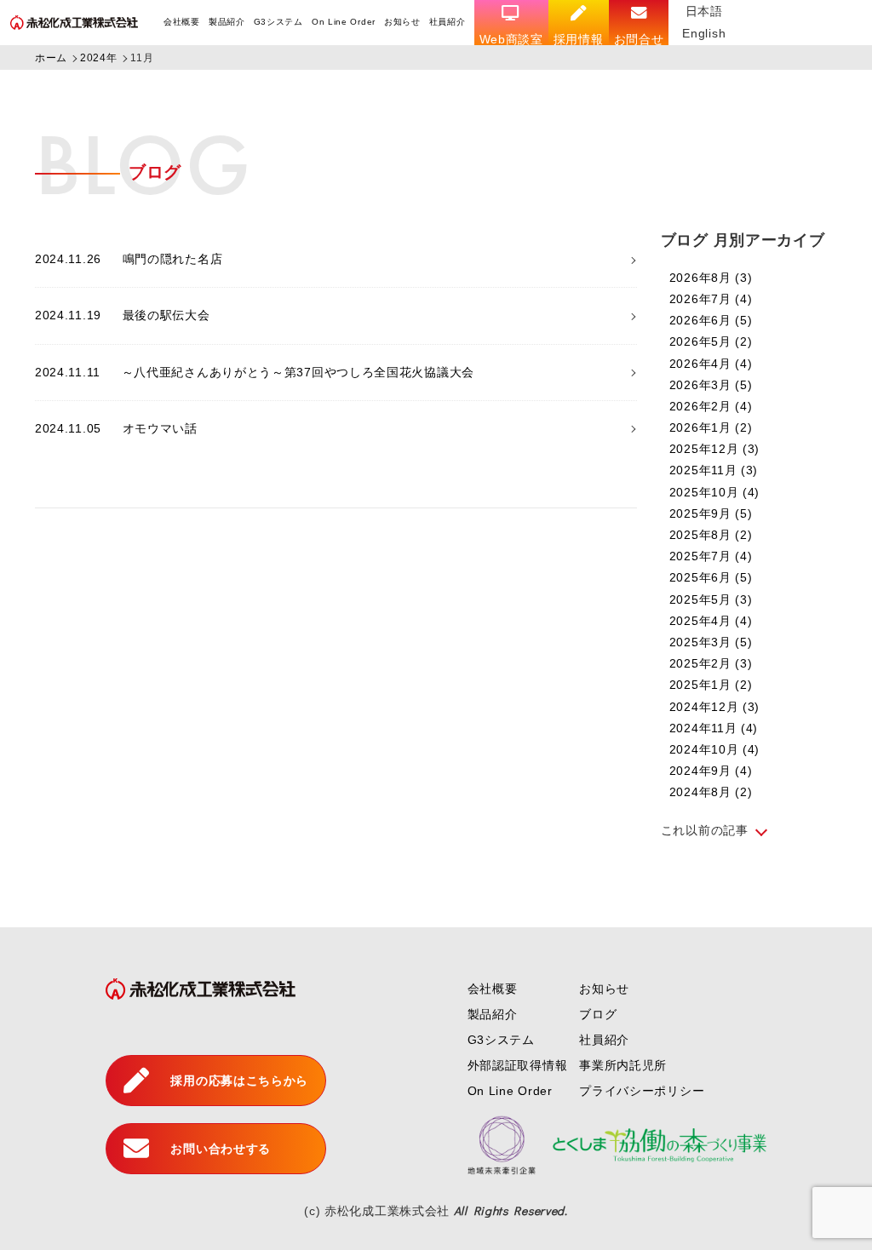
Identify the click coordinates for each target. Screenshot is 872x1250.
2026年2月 (711, 406)
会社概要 (182, 21)
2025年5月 (711, 599)
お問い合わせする (220, 1148)
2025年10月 (714, 492)
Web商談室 (511, 39)
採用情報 (579, 39)
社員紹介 (447, 21)
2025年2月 (711, 663)
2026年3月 (711, 385)
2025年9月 (711, 513)
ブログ (598, 1014)
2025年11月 (713, 470)
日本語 (704, 11)
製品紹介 (227, 21)
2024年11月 (713, 728)
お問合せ (639, 39)
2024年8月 (711, 792)
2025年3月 (711, 642)
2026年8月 (711, 277)
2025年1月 (711, 684)
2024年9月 (711, 770)
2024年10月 (714, 749)
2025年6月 (711, 577)
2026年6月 (711, 320)
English (704, 33)
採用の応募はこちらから (239, 1080)
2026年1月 (711, 427)
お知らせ (402, 21)
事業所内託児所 (623, 1065)
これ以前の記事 (705, 830)
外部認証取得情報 (518, 1065)
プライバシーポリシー (641, 1091)
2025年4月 (711, 621)
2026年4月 (711, 363)
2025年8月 (711, 535)
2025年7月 (711, 556)
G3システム (278, 21)
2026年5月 (711, 341)
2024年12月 (714, 707)
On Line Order (344, 21)
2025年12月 (714, 449)
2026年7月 (711, 299)
